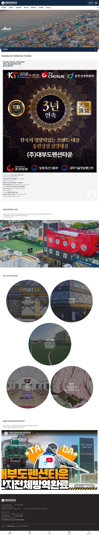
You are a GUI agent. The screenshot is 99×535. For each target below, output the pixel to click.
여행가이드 (33, 7)
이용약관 (3, 526)
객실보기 (11, 7)
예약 (91, 3)
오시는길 (48, 7)
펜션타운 (4, 7)
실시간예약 (18, 7)
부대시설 (26, 7)
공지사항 (41, 7)
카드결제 (7, 512)
